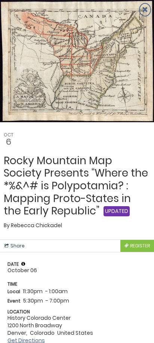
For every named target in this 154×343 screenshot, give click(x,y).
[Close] (145, 10)
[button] (23, 264)
